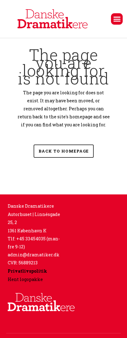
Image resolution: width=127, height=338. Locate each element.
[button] (117, 19)
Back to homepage (64, 151)
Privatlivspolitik (27, 271)
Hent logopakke (25, 279)
